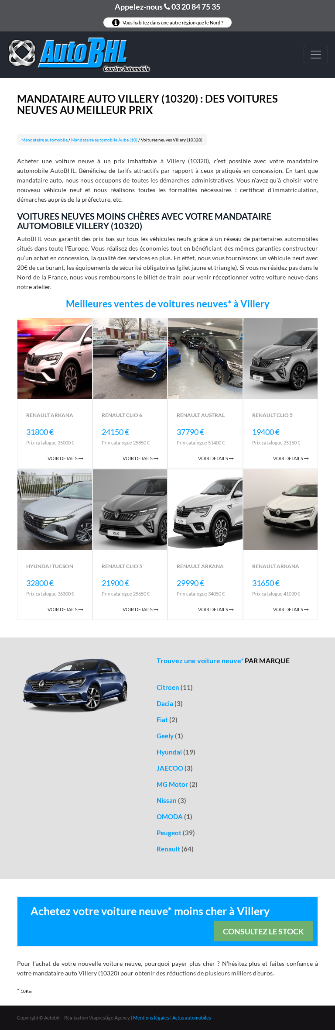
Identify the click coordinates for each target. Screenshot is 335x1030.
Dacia (170, 703)
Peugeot (176, 833)
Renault (175, 849)
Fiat (167, 719)
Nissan (171, 800)
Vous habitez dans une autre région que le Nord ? (172, 22)
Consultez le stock (263, 931)
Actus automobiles (191, 1017)
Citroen (175, 687)
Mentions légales (151, 1017)
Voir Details (63, 458)
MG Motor (177, 784)
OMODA (174, 816)
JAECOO (175, 768)
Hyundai (176, 752)
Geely (170, 736)
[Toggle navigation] (316, 54)
